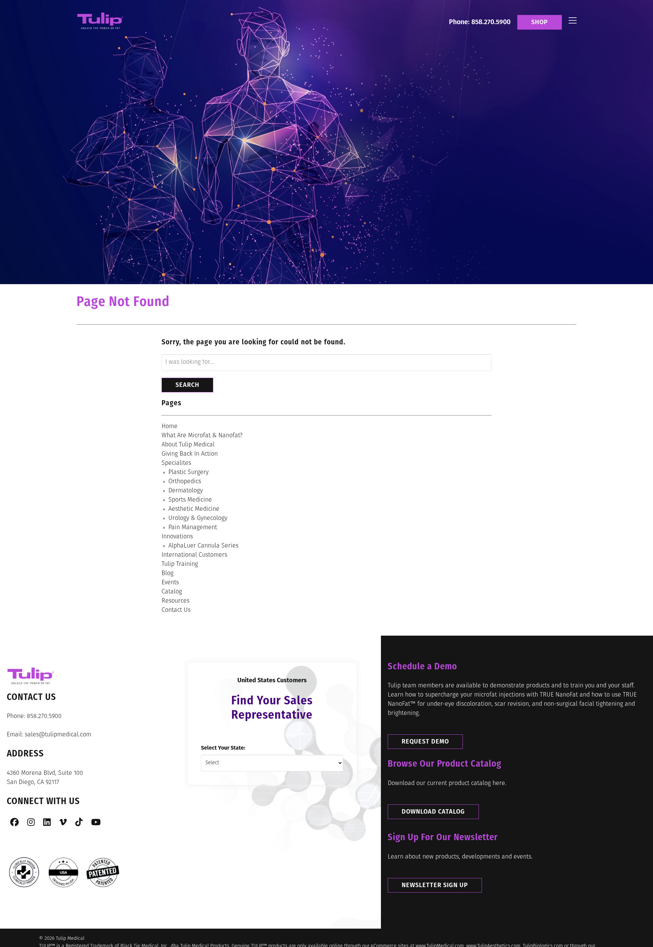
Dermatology (185, 491)
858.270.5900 (44, 717)
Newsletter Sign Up (435, 885)
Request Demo (425, 741)
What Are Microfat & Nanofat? (202, 436)
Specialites (176, 463)
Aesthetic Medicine (193, 509)
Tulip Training (180, 564)
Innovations (177, 537)
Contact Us (176, 610)
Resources (175, 601)
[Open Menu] (572, 22)
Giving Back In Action (190, 454)
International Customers (194, 555)
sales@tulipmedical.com (58, 735)
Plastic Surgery (188, 473)
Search (187, 385)
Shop (539, 22)
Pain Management (192, 528)
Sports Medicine (190, 500)
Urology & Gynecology (197, 519)
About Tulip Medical (188, 445)
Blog (167, 574)
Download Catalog (433, 811)
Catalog (172, 592)
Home (170, 427)
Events (170, 583)
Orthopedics (184, 482)
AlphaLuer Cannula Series (203, 546)
